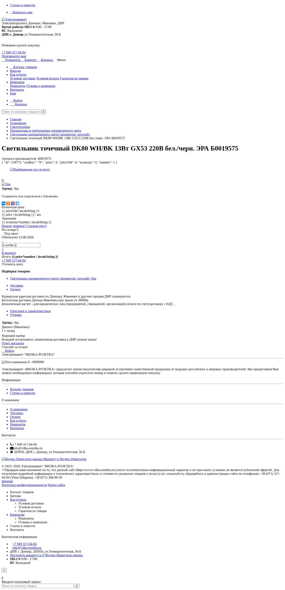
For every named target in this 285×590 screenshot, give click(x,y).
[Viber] (13, 203)
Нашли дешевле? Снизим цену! (24, 226)
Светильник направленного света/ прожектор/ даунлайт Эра (53, 278)
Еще (13, 93)
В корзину (9, 253)
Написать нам (22, 12)
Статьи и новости (22, 5)
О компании (19, 409)
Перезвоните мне (14, 56)
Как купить (18, 74)
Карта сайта (56, 485)
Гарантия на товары (74, 78)
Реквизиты (17, 86)
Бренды (15, 71)
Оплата (15, 417)
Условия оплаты (47, 78)
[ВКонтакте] (3, 203)
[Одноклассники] (8, 203)
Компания (17, 82)
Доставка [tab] (16, 285)
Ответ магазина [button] (13, 343)
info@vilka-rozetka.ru (27, 547)
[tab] (15, 315)
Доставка (16, 413)
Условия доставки (22, 78)
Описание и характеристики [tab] (30, 311)
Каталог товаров (25, 67)
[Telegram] (17, 203)
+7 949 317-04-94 (14, 52)
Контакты (17, 89)
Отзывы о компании (40, 86)
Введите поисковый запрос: (21, 582)
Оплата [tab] (15, 289)
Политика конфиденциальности (24, 485)
